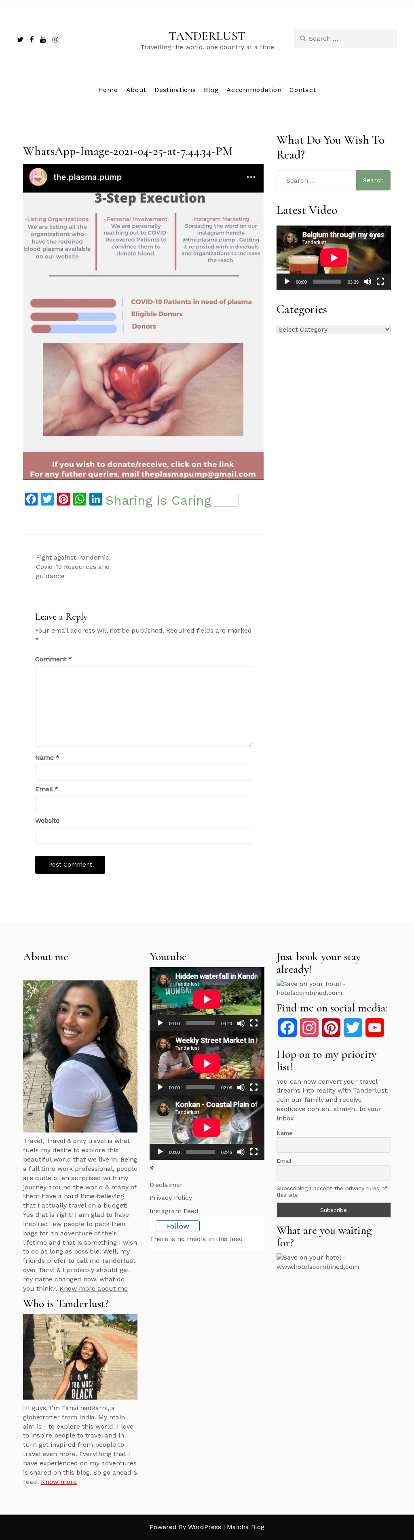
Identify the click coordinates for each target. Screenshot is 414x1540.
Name (47, 757)
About (136, 90)
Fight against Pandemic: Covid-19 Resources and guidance (73, 567)
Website (47, 820)
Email (46, 789)
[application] (334, 258)
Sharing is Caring (158, 500)
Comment (53, 659)
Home (108, 90)
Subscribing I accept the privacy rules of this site (332, 1191)
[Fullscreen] (380, 282)
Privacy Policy (171, 1197)
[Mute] (367, 282)
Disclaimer (166, 1185)
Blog (211, 90)
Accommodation (253, 90)
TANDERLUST (207, 36)
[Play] (287, 282)
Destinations (175, 90)
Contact (302, 90)
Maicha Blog (245, 1527)
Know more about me (93, 1288)
